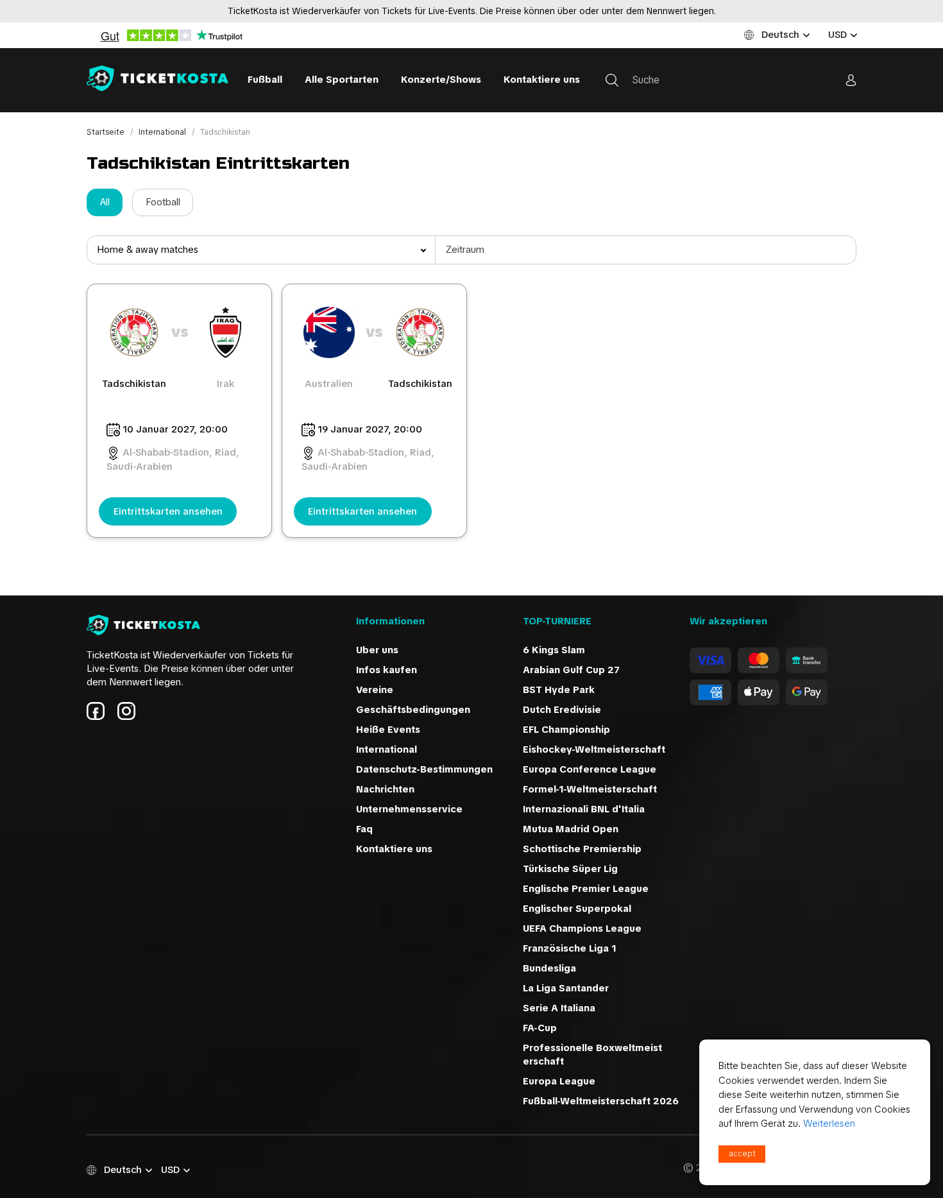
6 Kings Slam (554, 650)
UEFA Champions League (582, 928)
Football (163, 202)
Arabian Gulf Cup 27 (571, 669)
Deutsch (780, 34)
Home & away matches (147, 249)
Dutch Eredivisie (562, 709)
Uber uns (377, 650)
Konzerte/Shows (441, 79)
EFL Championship (566, 729)
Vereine (374, 689)
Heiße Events (388, 729)
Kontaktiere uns (542, 79)
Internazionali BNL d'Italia (584, 809)
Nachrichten (385, 789)
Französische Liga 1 (569, 948)
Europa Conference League (589, 769)
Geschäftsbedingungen (413, 709)
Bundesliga (549, 968)
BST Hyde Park (559, 689)
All (105, 202)
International (163, 132)
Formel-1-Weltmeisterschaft (590, 789)
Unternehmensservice (409, 809)
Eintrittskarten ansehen (168, 511)
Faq (364, 829)
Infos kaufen (386, 669)
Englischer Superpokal (577, 908)
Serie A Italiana (559, 1008)
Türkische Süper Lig (570, 868)
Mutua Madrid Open (570, 829)
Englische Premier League (586, 888)
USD (837, 34)
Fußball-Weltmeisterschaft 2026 (601, 1101)
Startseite (106, 132)
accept (742, 1154)
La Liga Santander (566, 988)
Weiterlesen (829, 1123)
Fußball (265, 79)
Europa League (559, 1081)
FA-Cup (540, 1028)
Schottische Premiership (582, 849)
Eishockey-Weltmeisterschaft (594, 749)
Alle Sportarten (341, 79)
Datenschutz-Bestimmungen (424, 769)
